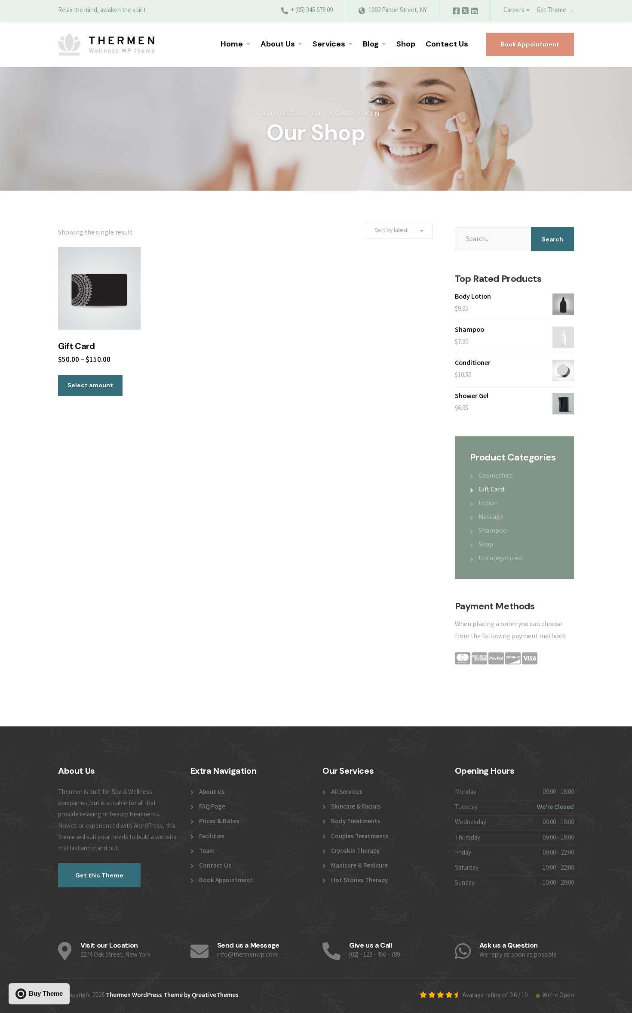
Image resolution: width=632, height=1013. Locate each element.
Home (232, 44)
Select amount (90, 385)
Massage (491, 517)
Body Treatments (355, 822)
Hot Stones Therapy (359, 881)
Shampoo (493, 531)
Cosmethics (496, 476)
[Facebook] (457, 12)
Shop (405, 44)
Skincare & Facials (356, 807)
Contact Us (447, 44)
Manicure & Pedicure (359, 866)
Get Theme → (555, 10)
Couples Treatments (360, 837)
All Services (346, 792)
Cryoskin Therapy (355, 851)
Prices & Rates (219, 822)
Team (207, 851)
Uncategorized (500, 559)
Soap (486, 545)
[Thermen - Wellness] (106, 44)
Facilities (211, 837)
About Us (278, 44)
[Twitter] (466, 12)
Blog (371, 44)
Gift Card (491, 490)
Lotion (488, 504)
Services (329, 44)
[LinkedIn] (474, 12)
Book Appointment (530, 44)
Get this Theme (99, 875)
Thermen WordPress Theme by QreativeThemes (172, 996)
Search (552, 239)
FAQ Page (212, 807)
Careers (514, 10)
